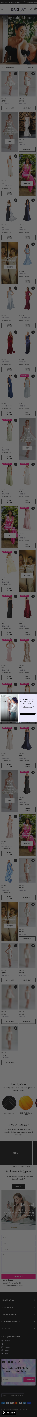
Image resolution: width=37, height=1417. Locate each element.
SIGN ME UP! (28, 713)
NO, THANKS (27, 716)
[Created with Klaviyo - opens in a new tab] (18, 722)
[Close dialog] (36, 695)
